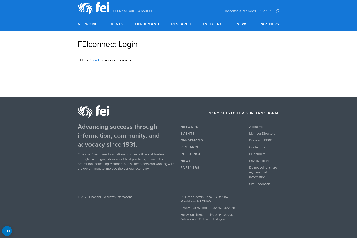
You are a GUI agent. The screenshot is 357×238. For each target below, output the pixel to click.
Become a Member (240, 11)
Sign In (266, 11)
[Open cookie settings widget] (7, 231)
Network (87, 24)
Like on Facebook (220, 215)
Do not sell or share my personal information (263, 172)
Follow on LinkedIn (193, 215)
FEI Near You (123, 11)
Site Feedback (259, 184)
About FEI (146, 11)
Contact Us (257, 147)
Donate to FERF (260, 140)
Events (115, 24)
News (242, 24)
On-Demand (147, 24)
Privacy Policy (259, 161)
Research (181, 24)
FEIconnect (257, 154)
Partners (269, 24)
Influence (214, 24)
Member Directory (262, 133)
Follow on (188, 219)
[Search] (277, 11)
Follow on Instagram (212, 219)
